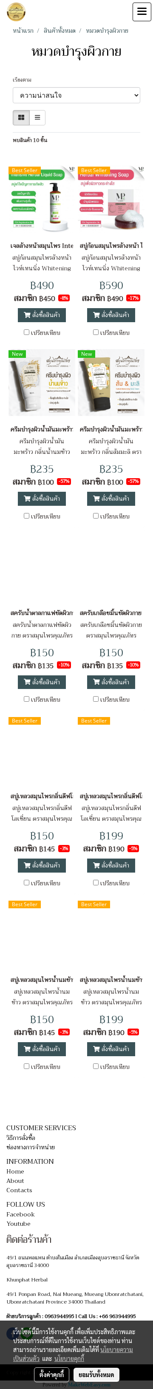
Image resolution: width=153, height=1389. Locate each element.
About (15, 1181)
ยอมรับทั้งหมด (96, 1374)
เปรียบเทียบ (45, 333)
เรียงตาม (24, 80)
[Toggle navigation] (142, 12)
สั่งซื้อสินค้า (45, 315)
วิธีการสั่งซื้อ (20, 1138)
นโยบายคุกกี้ (69, 1358)
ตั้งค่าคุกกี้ (52, 1374)
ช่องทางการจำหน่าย (30, 1147)
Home (15, 1171)
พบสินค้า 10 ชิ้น (30, 140)
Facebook (20, 1214)
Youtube (18, 1224)
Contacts (19, 1190)
